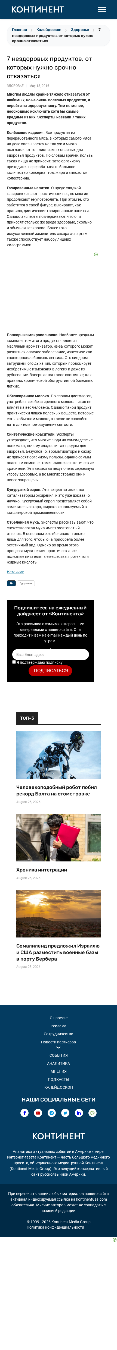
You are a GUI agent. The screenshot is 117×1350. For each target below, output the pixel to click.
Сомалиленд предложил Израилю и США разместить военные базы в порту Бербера (58, 952)
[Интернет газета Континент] (58, 1137)
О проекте (58, 1018)
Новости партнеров (58, 1042)
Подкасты (58, 1079)
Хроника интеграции (41, 870)
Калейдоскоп (48, 29)
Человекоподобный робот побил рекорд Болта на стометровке (56, 790)
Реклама (58, 1026)
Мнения (59, 1071)
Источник (15, 572)
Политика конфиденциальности (55, 1227)
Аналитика (58, 1063)
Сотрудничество (58, 1034)
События (59, 1055)
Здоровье (80, 29)
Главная (19, 29)
